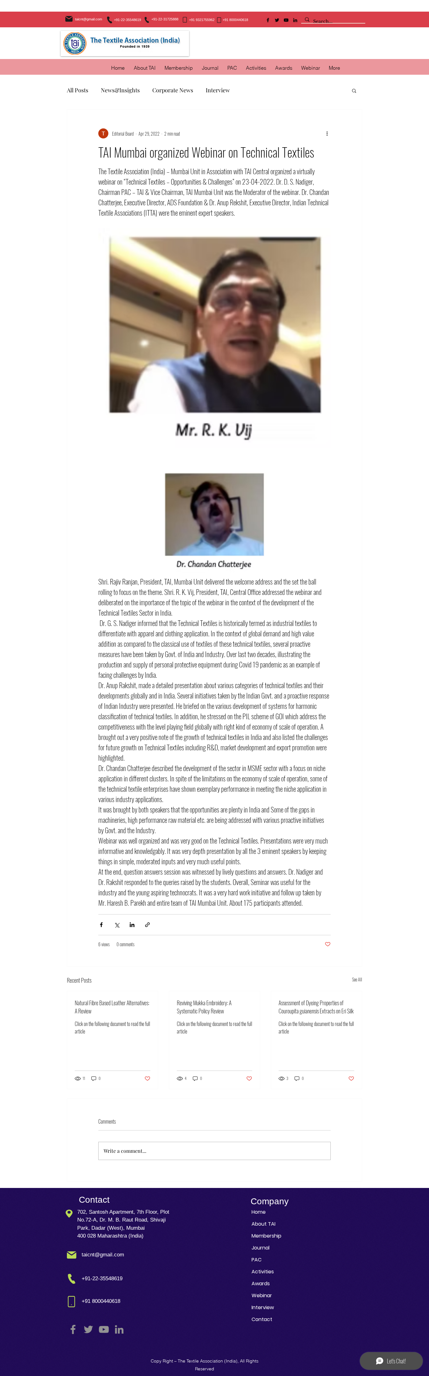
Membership (266, 1235)
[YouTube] (286, 20)
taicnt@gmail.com (88, 19)
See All (357, 979)
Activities (263, 1271)
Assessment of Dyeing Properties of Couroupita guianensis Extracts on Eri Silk (316, 1007)
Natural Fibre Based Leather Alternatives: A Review (112, 1007)
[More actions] (327, 133)
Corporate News (172, 90)
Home (259, 1212)
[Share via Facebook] (101, 925)
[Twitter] (277, 20)
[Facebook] (268, 20)
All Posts (77, 90)
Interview (218, 90)
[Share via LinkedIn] (132, 925)
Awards (261, 1283)
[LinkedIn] (295, 20)
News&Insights (120, 90)
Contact (262, 1319)
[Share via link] (147, 925)
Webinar (262, 1295)
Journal (260, 1247)
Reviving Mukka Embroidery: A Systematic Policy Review (204, 1007)
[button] (256, 68)
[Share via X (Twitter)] (117, 925)
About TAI (263, 1224)
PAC (257, 1259)
